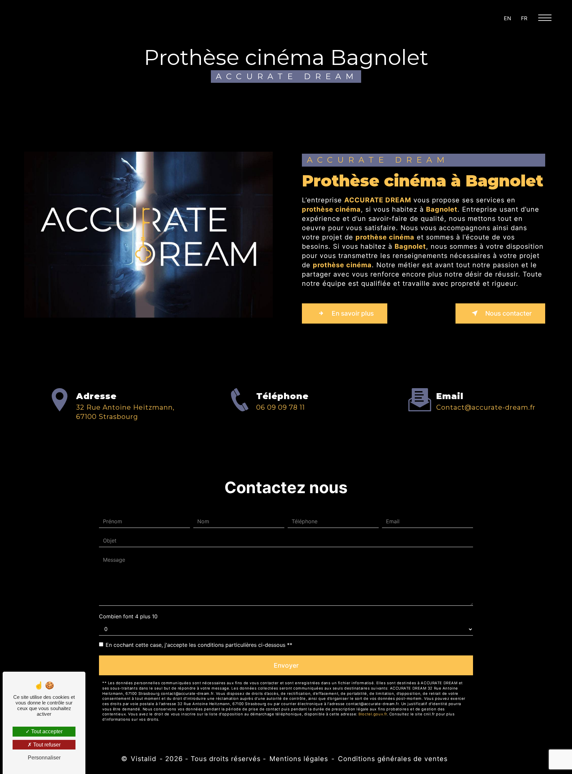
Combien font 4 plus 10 (128, 616)
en (507, 18)
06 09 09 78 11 (280, 407)
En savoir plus (352, 313)
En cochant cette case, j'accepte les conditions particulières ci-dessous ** (199, 645)
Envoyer (286, 665)
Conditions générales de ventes (393, 759)
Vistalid (143, 759)
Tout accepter (46, 731)
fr (524, 18)
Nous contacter (508, 313)
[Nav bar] (547, 17)
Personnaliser (44, 757)
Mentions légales (298, 759)
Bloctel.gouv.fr (372, 714)
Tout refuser (46, 745)
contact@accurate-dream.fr (486, 407)
